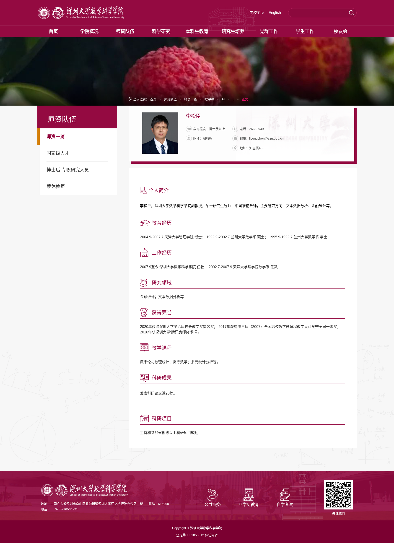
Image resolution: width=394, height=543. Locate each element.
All (223, 99)
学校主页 (256, 13)
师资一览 (56, 136)
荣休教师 (56, 186)
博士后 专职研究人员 (68, 169)
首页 (153, 99)
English (275, 13)
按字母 (209, 99)
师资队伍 (170, 99)
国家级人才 (58, 153)
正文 (245, 99)
